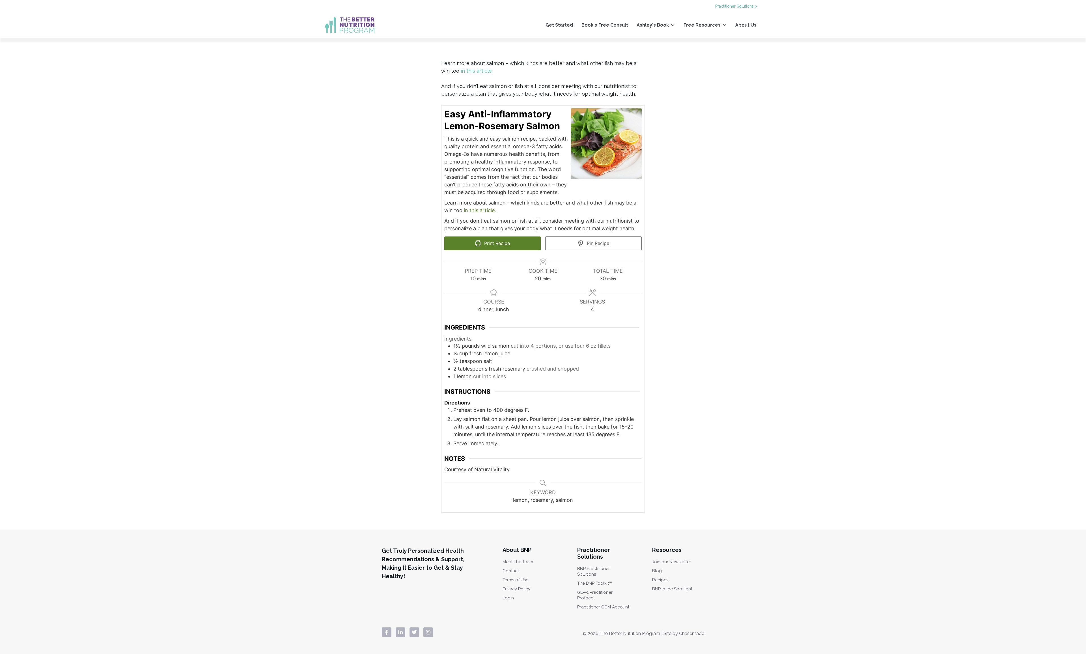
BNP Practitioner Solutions (593, 571)
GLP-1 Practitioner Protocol (595, 595)
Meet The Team (518, 561)
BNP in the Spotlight (672, 588)
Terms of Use (515, 579)
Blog (657, 570)
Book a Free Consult (604, 25)
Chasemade (691, 633)
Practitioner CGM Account (603, 607)
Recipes (660, 579)
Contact (511, 570)
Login (508, 598)
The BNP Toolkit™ (594, 583)
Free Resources (702, 25)
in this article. (480, 210)
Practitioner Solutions (593, 553)
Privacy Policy (516, 588)
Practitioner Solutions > (736, 6)
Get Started (559, 25)
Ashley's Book (653, 25)
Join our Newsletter (671, 561)
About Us (746, 25)
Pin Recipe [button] (597, 243)
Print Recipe (496, 243)
